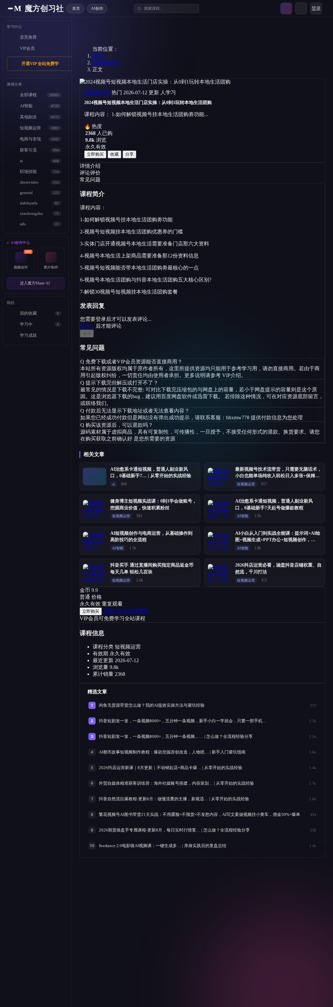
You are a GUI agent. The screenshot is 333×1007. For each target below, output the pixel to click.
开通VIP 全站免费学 (40, 63)
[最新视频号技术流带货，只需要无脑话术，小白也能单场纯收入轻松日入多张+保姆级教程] (219, 476)
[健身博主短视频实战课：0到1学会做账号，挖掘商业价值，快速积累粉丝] (94, 508)
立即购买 (95, 154)
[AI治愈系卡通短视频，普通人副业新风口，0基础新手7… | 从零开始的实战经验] (94, 476)
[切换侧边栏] (10, 8)
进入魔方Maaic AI (35, 283)
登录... (87, 326)
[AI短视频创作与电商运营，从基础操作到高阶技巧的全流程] (94, 540)
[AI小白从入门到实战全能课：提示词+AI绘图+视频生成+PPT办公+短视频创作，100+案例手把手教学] (219, 540)
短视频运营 (105, 62)
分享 (129, 154)
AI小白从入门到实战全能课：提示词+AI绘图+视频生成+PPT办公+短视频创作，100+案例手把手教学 (277, 540)
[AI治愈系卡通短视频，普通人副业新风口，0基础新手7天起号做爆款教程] (219, 508)
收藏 (114, 154)
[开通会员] (286, 8)
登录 (316, 8)
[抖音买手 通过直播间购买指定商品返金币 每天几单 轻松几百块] (94, 573)
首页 (97, 56)
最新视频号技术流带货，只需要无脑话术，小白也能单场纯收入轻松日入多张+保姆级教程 (278, 476)
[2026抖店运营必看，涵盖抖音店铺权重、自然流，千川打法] (219, 573)
